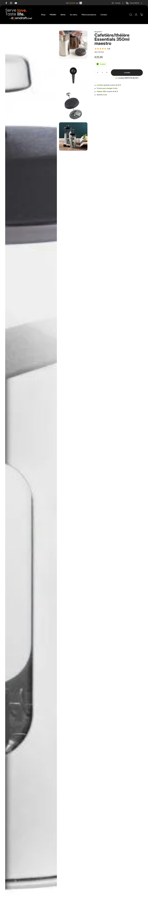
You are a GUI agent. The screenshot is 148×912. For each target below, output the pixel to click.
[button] (102, 48)
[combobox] (118, 3)
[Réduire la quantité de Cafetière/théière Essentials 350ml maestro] (97, 72)
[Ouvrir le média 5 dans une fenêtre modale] (73, 136)
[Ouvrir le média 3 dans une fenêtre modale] (73, 75)
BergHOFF (98, 32)
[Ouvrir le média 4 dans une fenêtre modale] (73, 106)
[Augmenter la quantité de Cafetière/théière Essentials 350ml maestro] (107, 72)
